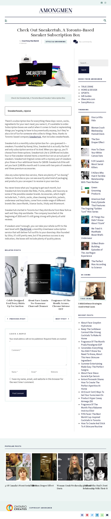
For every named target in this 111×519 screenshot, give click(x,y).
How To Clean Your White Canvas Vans (98, 152)
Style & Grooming (56, 42)
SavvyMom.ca (87, 102)
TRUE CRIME (87, 86)
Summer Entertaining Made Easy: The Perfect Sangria (92, 366)
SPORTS (85, 92)
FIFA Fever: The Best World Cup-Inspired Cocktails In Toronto (91, 417)
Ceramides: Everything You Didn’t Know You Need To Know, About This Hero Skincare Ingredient (92, 354)
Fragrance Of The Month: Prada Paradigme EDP (93, 343)
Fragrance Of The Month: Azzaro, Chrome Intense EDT (60, 304)
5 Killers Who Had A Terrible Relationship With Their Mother (93, 177)
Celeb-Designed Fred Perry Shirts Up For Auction (15, 303)
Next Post (61, 319)
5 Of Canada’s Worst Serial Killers (97, 164)
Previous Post (18, 319)
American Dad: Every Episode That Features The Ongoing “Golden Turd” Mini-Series (93, 205)
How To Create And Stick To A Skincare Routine (93, 425)
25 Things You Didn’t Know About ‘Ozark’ (98, 220)
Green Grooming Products (96, 190)
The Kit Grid (25, 229)
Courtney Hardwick (30, 41)
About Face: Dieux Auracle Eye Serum (90, 375)
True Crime (86, 299)
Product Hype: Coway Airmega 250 (91, 400)
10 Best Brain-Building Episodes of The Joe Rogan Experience (93, 249)
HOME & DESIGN (89, 89)
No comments (85, 41)
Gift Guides (86, 96)
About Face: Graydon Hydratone (91, 324)
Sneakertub (35, 136)
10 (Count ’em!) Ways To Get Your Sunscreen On (92, 393)
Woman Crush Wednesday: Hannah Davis (98, 130)
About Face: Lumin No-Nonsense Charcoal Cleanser (38, 303)
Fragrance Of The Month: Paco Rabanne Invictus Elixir (91, 407)
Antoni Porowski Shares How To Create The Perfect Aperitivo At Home (92, 384)
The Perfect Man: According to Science (98, 264)
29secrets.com (88, 99)
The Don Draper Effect (97, 141)
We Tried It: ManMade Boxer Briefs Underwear (92, 233)
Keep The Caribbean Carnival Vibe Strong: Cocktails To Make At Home (91, 334)
